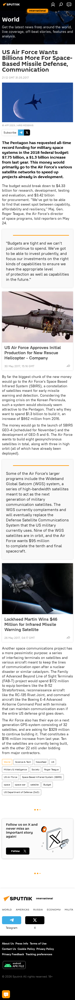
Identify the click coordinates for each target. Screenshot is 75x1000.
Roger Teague (51, 769)
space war (20, 784)
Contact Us (9, 949)
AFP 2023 (10, 125)
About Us (8, 943)
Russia (38, 909)
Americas (22, 909)
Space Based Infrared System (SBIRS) (42, 777)
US (52, 761)
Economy (54, 909)
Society (35, 769)
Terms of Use (38, 943)
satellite (34, 784)
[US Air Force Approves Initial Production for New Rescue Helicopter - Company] (37, 317)
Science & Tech (23, 761)
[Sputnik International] (12, 6)
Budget (47, 784)
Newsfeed (41, 761)
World (7, 761)
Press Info (21, 943)
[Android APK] (14, 965)
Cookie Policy (26, 949)
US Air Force (10, 777)
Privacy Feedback (13, 954)
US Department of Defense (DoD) (21, 792)
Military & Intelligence (15, 769)
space (7, 784)
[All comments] (6, 994)
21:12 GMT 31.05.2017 (15, 77)
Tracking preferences (39, 954)
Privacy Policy (45, 949)
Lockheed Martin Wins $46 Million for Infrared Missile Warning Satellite (30, 624)
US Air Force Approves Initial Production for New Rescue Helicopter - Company (32, 352)
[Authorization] (53, 4)
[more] (68, 366)
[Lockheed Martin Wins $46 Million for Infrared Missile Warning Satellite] (37, 588)
